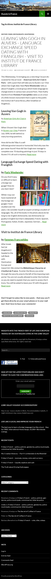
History (4, 34)
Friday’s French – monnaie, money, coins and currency (22, 458)
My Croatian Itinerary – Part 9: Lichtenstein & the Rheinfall (23, 453)
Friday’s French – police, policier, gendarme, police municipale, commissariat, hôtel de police (24, 499)
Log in (3, 551)
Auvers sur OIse (20, 313)
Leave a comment (40, 70)
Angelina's (7, 313)
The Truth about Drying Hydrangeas (15, 467)
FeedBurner (30, 394)
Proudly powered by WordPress (11, 576)
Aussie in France (9, 13)
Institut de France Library (13, 316)
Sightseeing (29, 34)
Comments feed (7, 560)
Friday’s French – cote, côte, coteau (31, 520)
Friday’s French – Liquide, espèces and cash (17, 462)
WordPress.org (7, 565)
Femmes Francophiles (16, 239)
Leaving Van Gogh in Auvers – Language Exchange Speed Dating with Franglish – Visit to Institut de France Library (23, 52)
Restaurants (18, 34)
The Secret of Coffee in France (29, 511)
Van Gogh (29, 316)
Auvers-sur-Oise (10, 130)
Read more (31, 154)
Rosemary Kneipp (23, 70)
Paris (10, 34)
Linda (3, 505)
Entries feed (5, 556)
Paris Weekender (14, 172)
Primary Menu (48, 14)
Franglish (33, 313)
